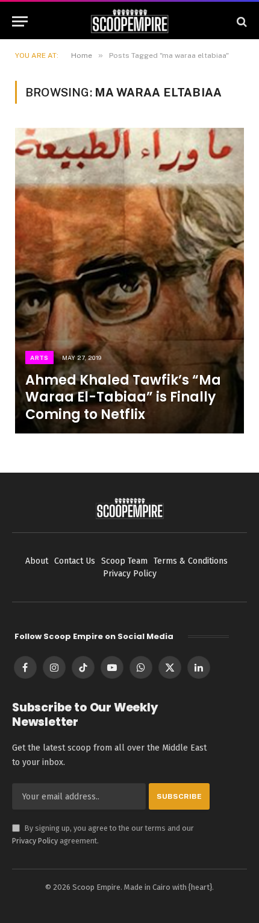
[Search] (240, 21)
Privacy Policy (35, 840)
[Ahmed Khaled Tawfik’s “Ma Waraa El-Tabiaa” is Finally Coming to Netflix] (129, 280)
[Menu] (20, 21)
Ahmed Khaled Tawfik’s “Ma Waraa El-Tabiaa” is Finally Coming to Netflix (123, 397)
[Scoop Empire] (130, 21)
